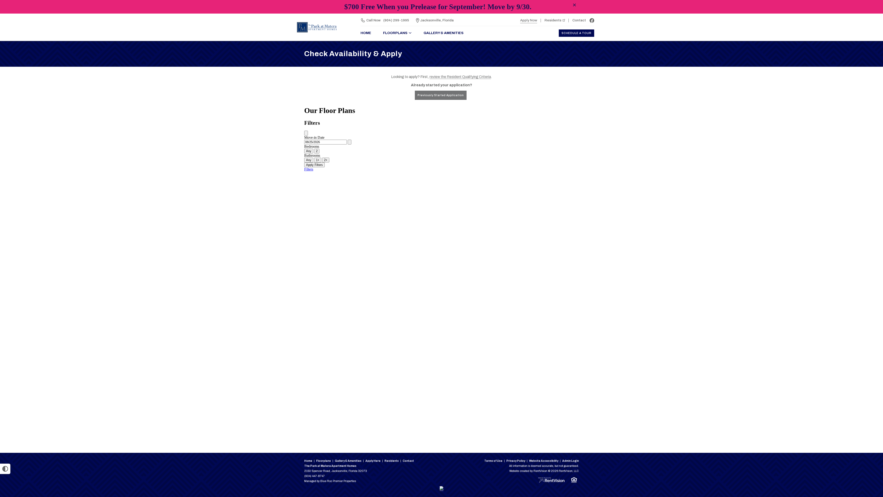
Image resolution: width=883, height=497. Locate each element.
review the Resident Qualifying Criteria (460, 77)
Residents (553, 20)
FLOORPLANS (395, 33)
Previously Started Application (441, 95)
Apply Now (528, 20)
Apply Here (373, 460)
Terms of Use (493, 460)
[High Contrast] (5, 469)
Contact (579, 20)
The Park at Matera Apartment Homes (330, 466)
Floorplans (323, 460)
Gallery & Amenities (444, 33)
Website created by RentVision (528, 471)
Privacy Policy (515, 460)
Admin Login (570, 460)
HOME (366, 33)
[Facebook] (592, 20)
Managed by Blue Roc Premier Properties (330, 481)
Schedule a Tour (576, 33)
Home (308, 460)
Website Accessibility (543, 460)
